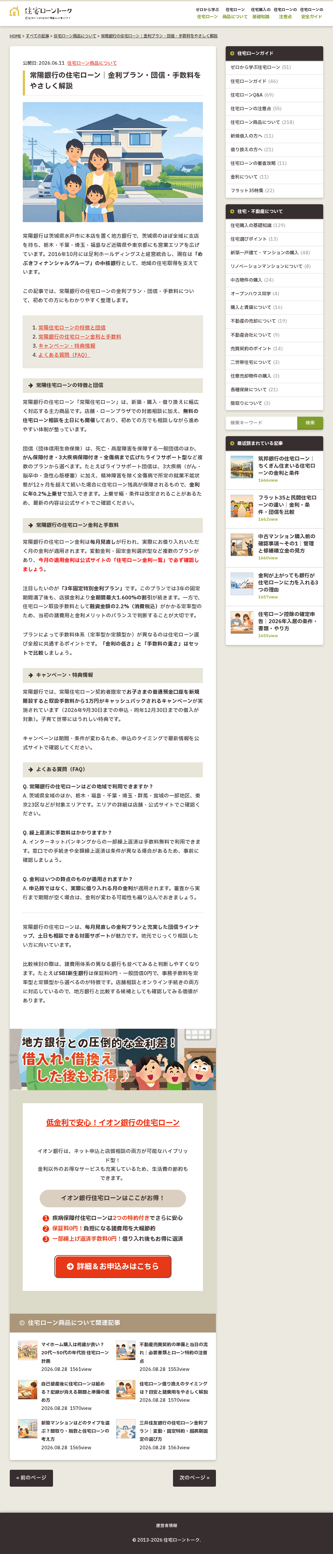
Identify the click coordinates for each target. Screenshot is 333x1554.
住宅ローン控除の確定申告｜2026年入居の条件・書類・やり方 (288, 621)
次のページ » (194, 1478)
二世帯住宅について (255, 362)
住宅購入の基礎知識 (258, 225)
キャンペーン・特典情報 (66, 346)
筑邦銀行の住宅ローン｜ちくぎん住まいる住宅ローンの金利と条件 (286, 466)
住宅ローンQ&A (252, 95)
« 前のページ (31, 1478)
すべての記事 (37, 36)
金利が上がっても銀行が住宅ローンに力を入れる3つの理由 (288, 583)
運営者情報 (166, 1526)
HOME (15, 36)
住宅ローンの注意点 (256, 108)
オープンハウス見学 (255, 293)
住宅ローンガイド (254, 81)
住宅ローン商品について (75, 36)
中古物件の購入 (252, 280)
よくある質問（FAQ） (64, 355)
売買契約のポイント (257, 348)
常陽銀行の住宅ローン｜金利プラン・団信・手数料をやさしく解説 (159, 36)
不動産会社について (255, 335)
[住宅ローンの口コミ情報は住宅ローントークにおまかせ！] (41, 14)
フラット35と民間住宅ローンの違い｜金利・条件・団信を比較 (287, 505)
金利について (250, 177)
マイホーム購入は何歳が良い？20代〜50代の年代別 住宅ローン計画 (75, 1352)
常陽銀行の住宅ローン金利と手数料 (79, 337)
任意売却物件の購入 (255, 376)
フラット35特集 (252, 190)
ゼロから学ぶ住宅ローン (261, 67)
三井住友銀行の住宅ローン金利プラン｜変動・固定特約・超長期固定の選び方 (174, 1431)
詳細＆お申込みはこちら (118, 1266)
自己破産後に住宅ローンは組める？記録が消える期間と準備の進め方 (75, 1392)
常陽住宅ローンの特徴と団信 (72, 328)
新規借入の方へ (252, 136)
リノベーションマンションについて (271, 266)
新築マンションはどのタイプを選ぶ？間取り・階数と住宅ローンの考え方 (75, 1431)
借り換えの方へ (252, 149)
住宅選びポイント (254, 239)
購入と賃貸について (257, 307)
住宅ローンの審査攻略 (259, 163)
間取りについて (251, 403)
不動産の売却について (259, 321)
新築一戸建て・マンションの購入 (270, 252)
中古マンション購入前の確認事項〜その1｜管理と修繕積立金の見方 (286, 544)
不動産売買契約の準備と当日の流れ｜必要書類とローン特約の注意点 (174, 1352)
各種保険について (254, 389)
